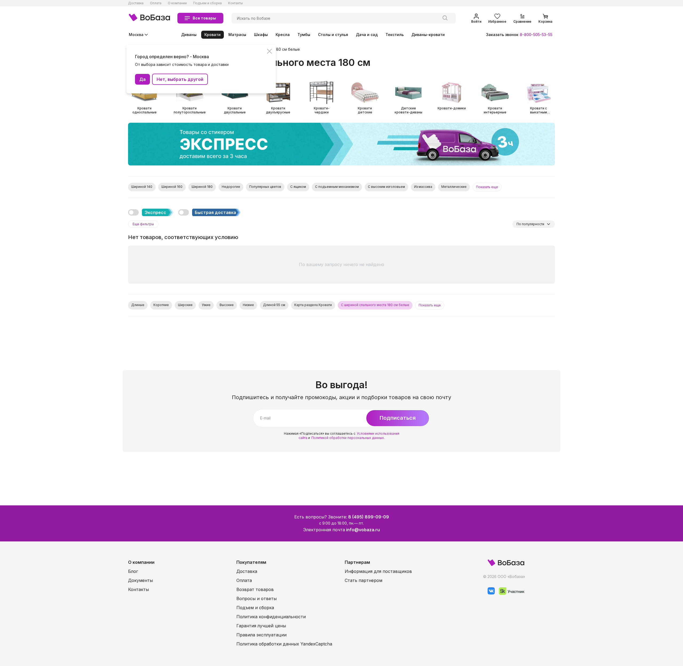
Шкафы (261, 34)
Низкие (248, 305)
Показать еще (487, 187)
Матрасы (237, 34)
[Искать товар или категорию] (445, 18)
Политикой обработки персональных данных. (348, 438)
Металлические (454, 187)
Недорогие (231, 187)
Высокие (227, 305)
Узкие (206, 305)
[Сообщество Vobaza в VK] (489, 593)
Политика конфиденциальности (271, 616)
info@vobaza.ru (363, 529)
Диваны (189, 34)
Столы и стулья (333, 34)
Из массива (423, 187)
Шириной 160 (171, 187)
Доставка (136, 3)
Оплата (155, 3)
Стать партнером (363, 580)
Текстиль (395, 34)
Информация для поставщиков (378, 571)
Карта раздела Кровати (313, 305)
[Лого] (149, 18)
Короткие (161, 305)
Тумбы (303, 34)
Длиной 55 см (274, 305)
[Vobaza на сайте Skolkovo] (510, 593)
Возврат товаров (255, 589)
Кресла (283, 34)
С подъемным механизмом (337, 187)
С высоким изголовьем (386, 187)
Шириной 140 (141, 187)
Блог (133, 571)
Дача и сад (367, 34)
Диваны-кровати (428, 34)
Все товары (204, 18)
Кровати (212, 34)
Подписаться (398, 418)
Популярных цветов (265, 187)
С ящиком (298, 187)
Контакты (235, 3)
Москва (136, 34)
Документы (140, 580)
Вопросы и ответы (256, 598)
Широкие (185, 305)
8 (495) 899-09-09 (368, 517)
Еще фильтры (143, 224)
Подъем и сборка (207, 3)
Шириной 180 (202, 187)
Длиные (137, 305)
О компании (177, 3)
